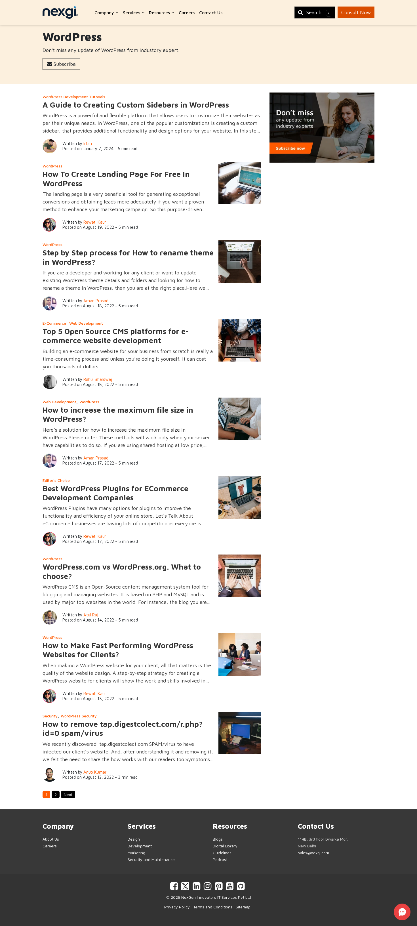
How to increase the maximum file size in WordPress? (118, 414)
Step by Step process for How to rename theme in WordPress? (128, 257)
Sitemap (243, 906)
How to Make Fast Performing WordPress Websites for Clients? (118, 650)
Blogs (218, 839)
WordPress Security (79, 715)
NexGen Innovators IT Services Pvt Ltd (216, 897)
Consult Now (356, 12)
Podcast (220, 859)
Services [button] (132, 12)
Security (50, 715)
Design (134, 839)
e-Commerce (54, 323)
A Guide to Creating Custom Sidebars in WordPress (136, 104)
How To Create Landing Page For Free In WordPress (116, 178)
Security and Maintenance (151, 859)
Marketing (136, 852)
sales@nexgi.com (313, 852)
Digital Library (225, 845)
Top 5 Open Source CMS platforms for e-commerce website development (116, 336)
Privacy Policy (177, 906)
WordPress (52, 165)
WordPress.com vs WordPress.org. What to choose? (122, 571)
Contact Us (210, 12)
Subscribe (64, 64)
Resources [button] (160, 12)
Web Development (86, 323)
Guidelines (222, 852)
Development (140, 845)
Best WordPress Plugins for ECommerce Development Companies (115, 493)
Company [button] (104, 12)
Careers (187, 12)
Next (68, 794)
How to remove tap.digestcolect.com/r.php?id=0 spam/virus (123, 728)
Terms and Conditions (212, 906)
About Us (51, 839)
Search (318, 12)
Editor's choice (56, 480)
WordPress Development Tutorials (74, 96)
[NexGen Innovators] (60, 12)
